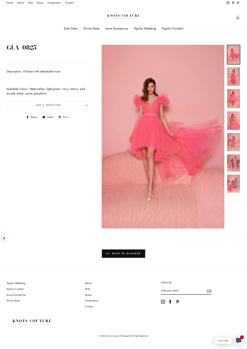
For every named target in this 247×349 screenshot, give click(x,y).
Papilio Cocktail (172, 28)
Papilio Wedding (145, 28)
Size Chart (70, 28)
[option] (163, 136)
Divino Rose (91, 28)
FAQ (30, 2)
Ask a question (48, 105)
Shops (40, 2)
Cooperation (54, 2)
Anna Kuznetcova (116, 28)
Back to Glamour (126, 253)
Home (10, 2)
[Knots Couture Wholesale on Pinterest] (178, 302)
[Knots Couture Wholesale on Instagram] (163, 302)
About (20, 2)
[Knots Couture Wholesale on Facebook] (170, 302)
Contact (69, 2)
